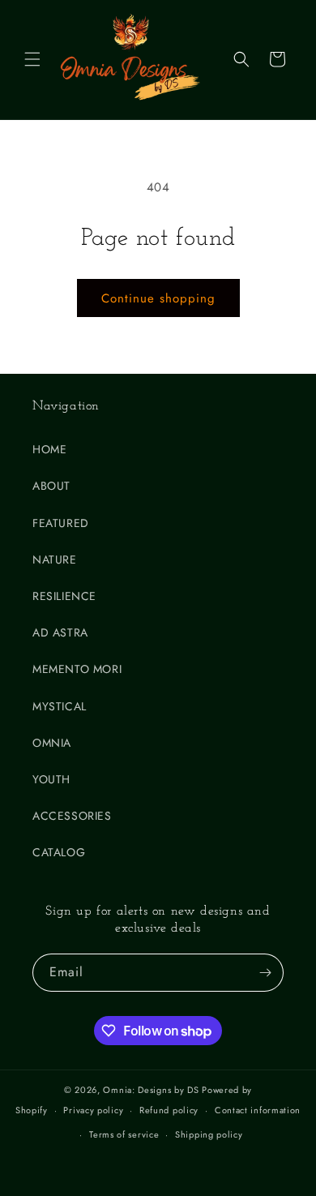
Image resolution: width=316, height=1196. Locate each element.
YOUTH (51, 779)
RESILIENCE (64, 596)
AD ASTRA (60, 632)
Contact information (258, 1110)
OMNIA (51, 743)
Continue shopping (158, 298)
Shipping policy (209, 1134)
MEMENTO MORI (77, 669)
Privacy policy (93, 1110)
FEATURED (60, 523)
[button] (32, 59)
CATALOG (58, 852)
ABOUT (51, 486)
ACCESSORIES (72, 816)
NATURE (54, 559)
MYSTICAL (59, 706)
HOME (49, 449)
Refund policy (169, 1110)
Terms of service (124, 1134)
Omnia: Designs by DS (151, 1089)
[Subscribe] (265, 973)
